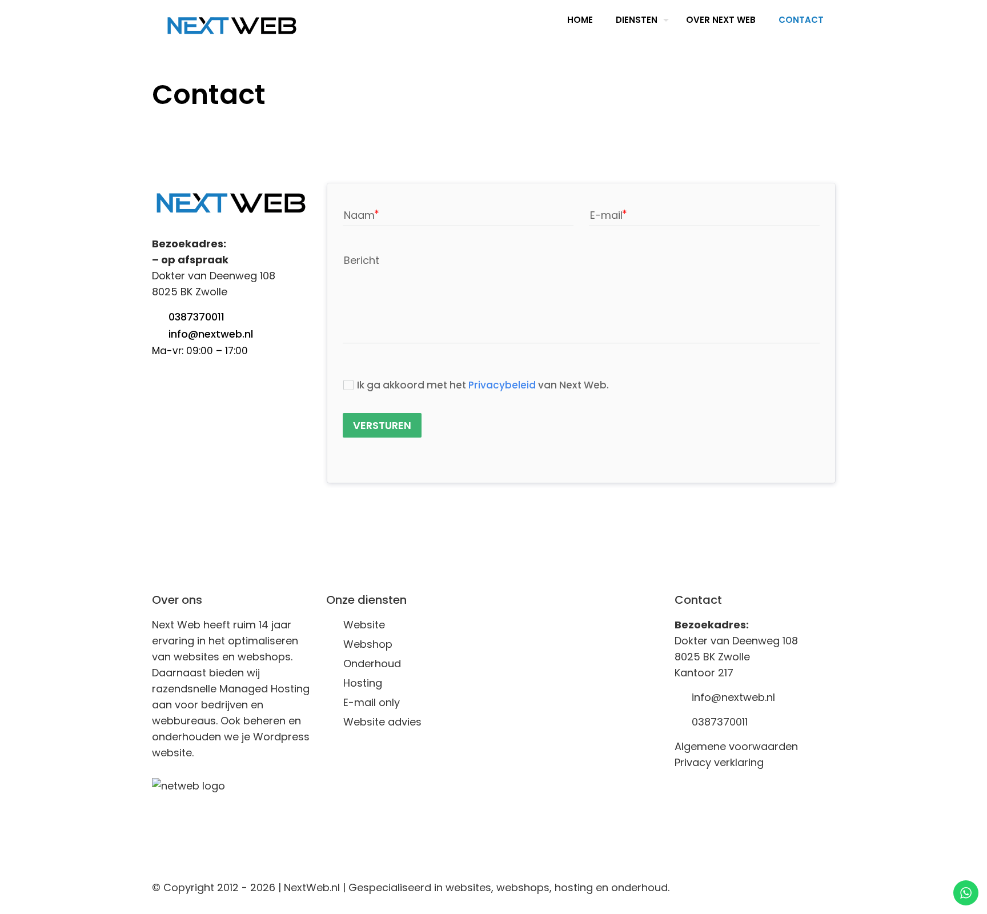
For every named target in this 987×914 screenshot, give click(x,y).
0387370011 (196, 317)
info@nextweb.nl (210, 334)
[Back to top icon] (823, 887)
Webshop (367, 644)
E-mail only (371, 702)
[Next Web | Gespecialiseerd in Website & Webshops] (231, 25)
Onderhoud (372, 663)
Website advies (382, 722)
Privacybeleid (502, 385)
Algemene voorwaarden (736, 746)
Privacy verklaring (719, 762)
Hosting (362, 683)
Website (364, 625)
